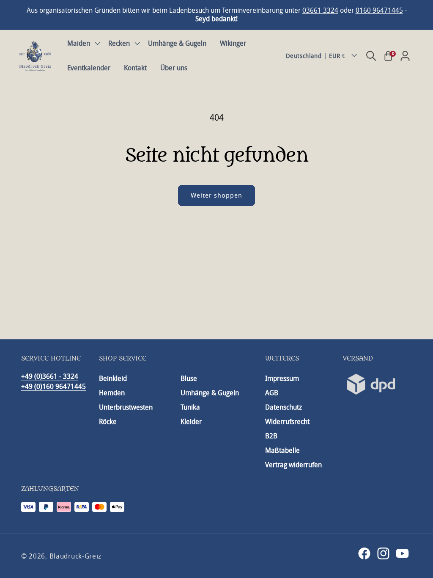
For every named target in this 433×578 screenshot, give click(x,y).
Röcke (108, 422)
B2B (271, 436)
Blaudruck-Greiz (75, 556)
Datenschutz (283, 407)
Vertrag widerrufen (293, 465)
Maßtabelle (282, 450)
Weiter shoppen (216, 195)
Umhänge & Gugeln (210, 393)
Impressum (282, 378)
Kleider (191, 422)
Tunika (190, 407)
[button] (80, 43)
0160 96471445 (379, 10)
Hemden (112, 393)
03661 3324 (320, 10)
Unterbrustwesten (126, 407)
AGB (271, 393)
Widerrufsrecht (287, 422)
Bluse (189, 378)
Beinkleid (113, 378)
